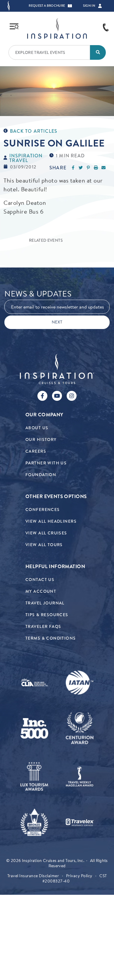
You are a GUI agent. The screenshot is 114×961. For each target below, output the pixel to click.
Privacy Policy (79, 876)
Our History (41, 439)
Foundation (40, 475)
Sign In (89, 6)
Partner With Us (46, 463)
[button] (70, 6)
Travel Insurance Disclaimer (33, 876)
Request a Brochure (47, 6)
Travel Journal (45, 603)
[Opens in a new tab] (34, 682)
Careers (35, 451)
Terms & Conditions (50, 638)
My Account (40, 591)
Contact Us (39, 579)
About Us (36, 428)
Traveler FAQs (43, 626)
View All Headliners (51, 521)
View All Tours (44, 545)
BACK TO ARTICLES (33, 131)
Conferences (42, 509)
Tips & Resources (46, 615)
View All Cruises (46, 533)
